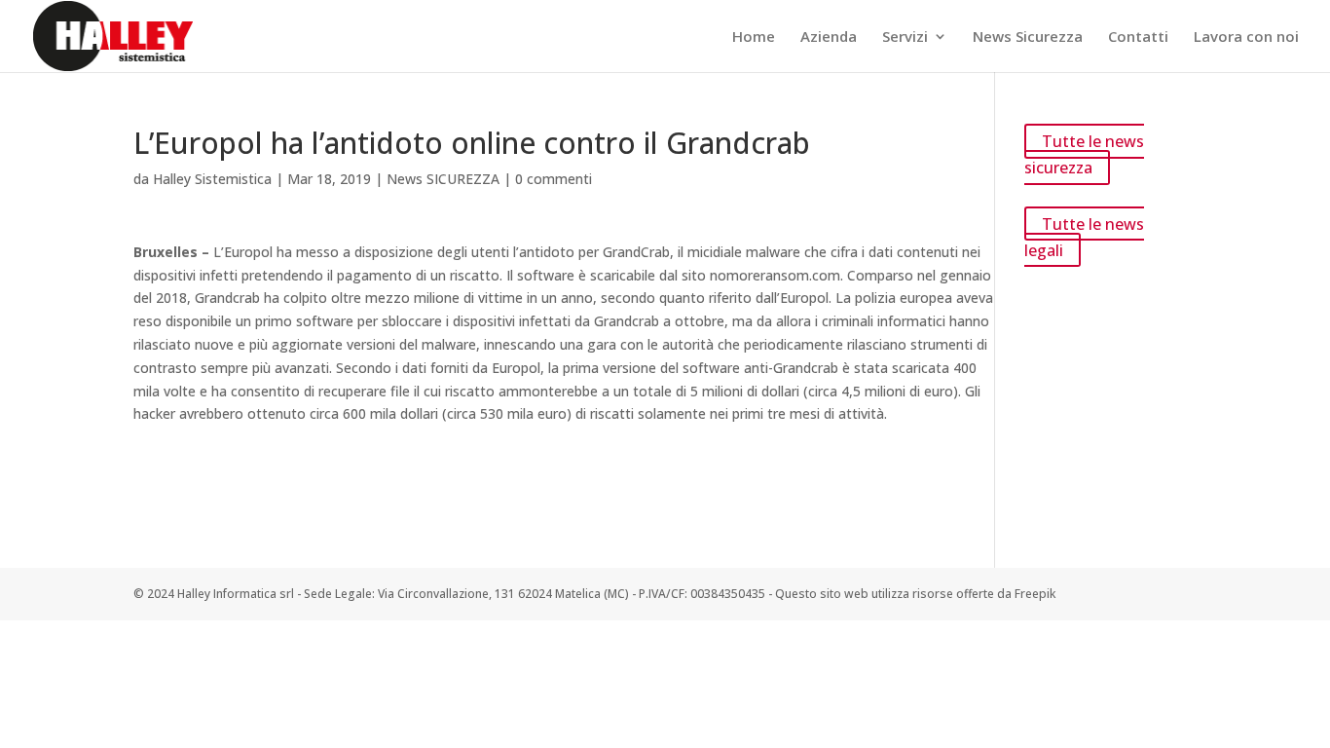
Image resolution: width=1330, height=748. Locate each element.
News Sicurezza (1028, 37)
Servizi (905, 37)
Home (753, 37)
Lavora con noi (1246, 37)
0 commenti (553, 178)
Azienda (828, 37)
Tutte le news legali (1084, 236)
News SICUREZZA (443, 178)
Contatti (1138, 37)
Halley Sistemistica (212, 178)
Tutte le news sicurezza (1084, 154)
